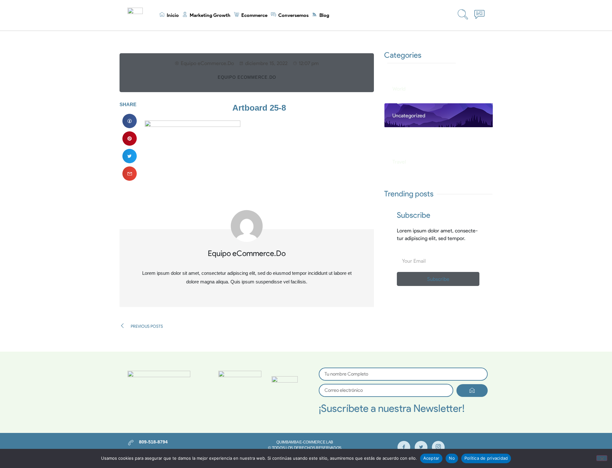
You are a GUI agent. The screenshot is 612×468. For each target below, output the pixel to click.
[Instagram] (438, 447)
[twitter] (421, 447)
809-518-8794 (153, 441)
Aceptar (431, 458)
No (452, 458)
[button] (129, 121)
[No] (601, 458)
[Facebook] (403, 447)
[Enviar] (472, 390)
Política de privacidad (486, 458)
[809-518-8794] (130, 442)
